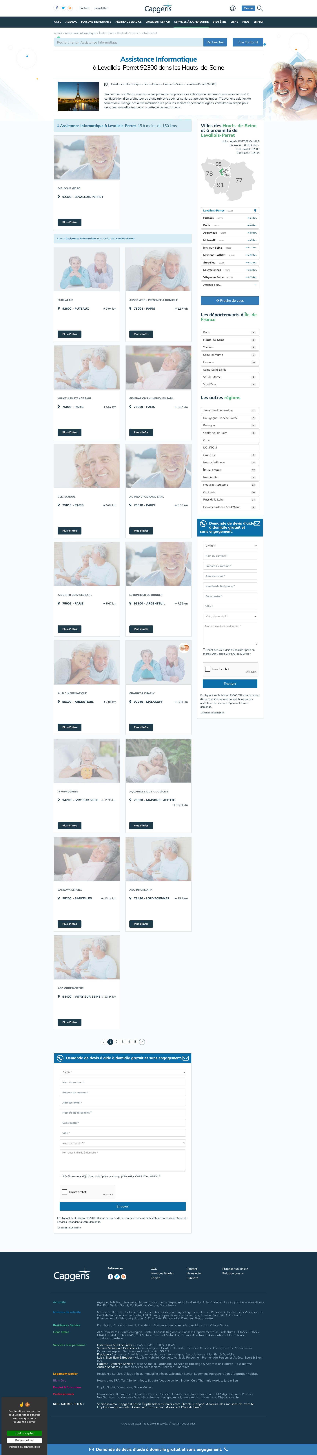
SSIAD (164, 1351)
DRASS (242, 1332)
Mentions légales (162, 1273)
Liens (234, 21)
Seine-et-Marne (228, 354)
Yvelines (228, 347)
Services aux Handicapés (140, 1351)
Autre (209, 1318)
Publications (138, 1305)
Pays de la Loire (229, 499)
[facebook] (56, 8)
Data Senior (168, 1305)
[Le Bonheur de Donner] (158, 564)
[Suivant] (142, 1042)
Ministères (112, 1332)
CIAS (130, 1335)
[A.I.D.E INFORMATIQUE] (87, 662)
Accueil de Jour (165, 1312)
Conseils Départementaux (200, 1332)
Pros (245, 21)
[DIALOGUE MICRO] (87, 157)
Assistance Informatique (166, 1354)
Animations (233, 1315)
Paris (228, 332)
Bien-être (219, 21)
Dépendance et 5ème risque (157, 1302)
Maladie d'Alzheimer (139, 1312)
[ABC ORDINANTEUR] (87, 957)
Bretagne (228, 425)
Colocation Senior (180, 1373)
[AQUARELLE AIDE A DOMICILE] (158, 761)
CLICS (140, 1335)
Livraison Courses (199, 1348)
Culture (153, 1305)
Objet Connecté (228, 1397)
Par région (104, 1325)
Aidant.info (138, 1407)
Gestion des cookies (184, 1423)
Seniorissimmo (107, 1404)
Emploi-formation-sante (113, 1407)
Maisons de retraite (96, 21)
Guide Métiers (143, 1387)
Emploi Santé (106, 1387)
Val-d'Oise (228, 384)
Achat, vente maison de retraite (194, 1397)
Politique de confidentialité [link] (24, 1446)
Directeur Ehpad (192, 1318)
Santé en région (131, 1332)
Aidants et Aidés (189, 1302)
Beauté (153, 1380)
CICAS (170, 1345)
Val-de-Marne (228, 377)
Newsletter (101, 8)
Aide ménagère (148, 1348)
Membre (235, 9)
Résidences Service (66, 1325)
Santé (124, 1305)
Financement (181, 1394)
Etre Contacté (248, 42)
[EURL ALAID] (87, 269)
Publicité (192, 1278)
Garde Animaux (145, 1364)
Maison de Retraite (110, 1312)
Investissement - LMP (206, 1394)
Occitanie (229, 492)
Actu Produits (212, 1302)
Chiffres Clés (152, 1318)
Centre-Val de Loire (228, 433)
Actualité (59, 1302)
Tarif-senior (156, 1407)
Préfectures (227, 1332)
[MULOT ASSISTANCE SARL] (87, 367)
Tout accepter (24, 1433)
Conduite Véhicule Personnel (180, 1357)
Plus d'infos (69, 222)
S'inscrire (248, 8)
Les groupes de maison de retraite (175, 1315)
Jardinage (165, 1364)
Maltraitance (236, 1335)
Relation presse (233, 1273)
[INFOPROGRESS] (87, 761)
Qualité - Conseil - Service (152, 1394)
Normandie (228, 477)
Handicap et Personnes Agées (243, 1302)
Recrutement (125, 1394)
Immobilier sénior (155, 1373)
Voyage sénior (169, 1380)
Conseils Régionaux (167, 1332)
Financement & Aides (111, 1318)
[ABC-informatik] (158, 859)
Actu (57, 21)
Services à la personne (191, 21)
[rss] (70, 8)
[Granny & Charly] (158, 662)
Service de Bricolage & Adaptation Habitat (203, 1364)
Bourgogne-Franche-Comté (228, 418)
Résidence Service (128, 21)
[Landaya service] (87, 859)
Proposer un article (235, 1269)
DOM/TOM (210, 447)
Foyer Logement (187, 1312)
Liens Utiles (61, 1331)
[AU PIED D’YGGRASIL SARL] (158, 466)
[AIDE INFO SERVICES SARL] (87, 564)
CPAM (112, 1335)
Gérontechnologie (159, 1397)
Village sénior (133, 1373)
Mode (142, 1380)
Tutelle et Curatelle (110, 1338)
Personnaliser (24, 1440)
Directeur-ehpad (193, 1404)
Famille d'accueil (212, 1315)
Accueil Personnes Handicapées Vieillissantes (231, 1312)
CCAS (122, 1335)
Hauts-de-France (229, 462)
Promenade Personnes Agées (222, 1357)
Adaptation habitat (244, 1373)
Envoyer (122, 1206)
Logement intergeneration (212, 1373)
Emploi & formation (67, 1387)
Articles (115, 1302)
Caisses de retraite (194, 1335)
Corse (206, 440)
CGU (154, 1269)
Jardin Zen (231, 1380)
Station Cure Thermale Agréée (201, 1380)
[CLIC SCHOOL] (87, 466)
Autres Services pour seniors (140, 1367)
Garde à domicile (172, 1348)
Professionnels (63, 1394)
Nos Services (106, 1397)
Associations (217, 1335)
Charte (155, 1278)
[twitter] (63, 8)
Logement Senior (158, 21)
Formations (124, 1387)
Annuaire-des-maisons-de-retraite (230, 1404)
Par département (124, 1325)
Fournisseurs (105, 1394)
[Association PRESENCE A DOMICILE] (158, 269)
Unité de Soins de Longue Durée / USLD (124, 1315)
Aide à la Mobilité (147, 1357)
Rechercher (215, 42)
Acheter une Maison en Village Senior (203, 1325)
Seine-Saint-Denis (214, 369)
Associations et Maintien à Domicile (210, 1354)
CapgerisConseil (130, 1404)
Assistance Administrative (130, 1354)
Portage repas (223, 1348)
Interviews (129, 1302)
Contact (84, 8)
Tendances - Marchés (131, 1397)
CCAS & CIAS (144, 1345)
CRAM (101, 1335)
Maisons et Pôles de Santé (183, 1407)
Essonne (229, 362)
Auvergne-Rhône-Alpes (229, 410)
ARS (100, 1332)
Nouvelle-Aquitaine (229, 484)
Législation (135, 1318)
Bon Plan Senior (108, 1305)
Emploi (258, 21)
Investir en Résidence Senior (157, 1325)
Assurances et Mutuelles (162, 1335)
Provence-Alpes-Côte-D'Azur (228, 507)
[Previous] (103, 1042)
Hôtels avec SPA (108, 1380)
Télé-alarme (243, 1364)
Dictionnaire (171, 1318)
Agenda (71, 21)
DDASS (253, 1332)
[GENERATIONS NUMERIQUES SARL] (158, 367)
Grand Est (228, 455)
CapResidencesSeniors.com (161, 1404)
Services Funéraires (176, 1367)
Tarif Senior (129, 1380)
